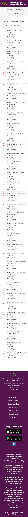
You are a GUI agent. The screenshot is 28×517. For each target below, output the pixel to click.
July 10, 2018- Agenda (17, 153)
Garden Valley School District (14, 9)
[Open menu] (25, 3)
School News (13, 410)
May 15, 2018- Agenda (17, 244)
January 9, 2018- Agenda (18, 353)
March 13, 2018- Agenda (18, 323)
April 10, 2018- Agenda (18, 293)
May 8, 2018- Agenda (17, 253)
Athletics (13, 421)
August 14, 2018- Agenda (18, 144)
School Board (13, 407)
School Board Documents (17, 21)
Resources (16, 13)
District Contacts (13, 400)
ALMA (13, 417)
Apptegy (17, 514)
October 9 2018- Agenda (18, 93)
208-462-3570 (11, 389)
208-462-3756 (13, 387)
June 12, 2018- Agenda (18, 204)
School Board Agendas (13, 25)
